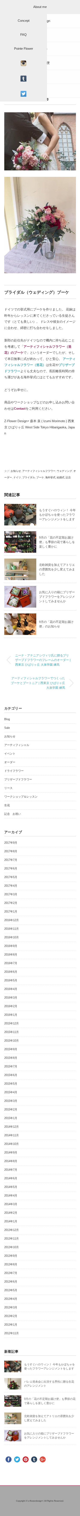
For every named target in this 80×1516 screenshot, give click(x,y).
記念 (68, 477)
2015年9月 (10, 1049)
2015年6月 (10, 1075)
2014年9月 (10, 1152)
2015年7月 (10, 1066)
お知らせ (16, 470)
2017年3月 (10, 894)
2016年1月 (10, 1014)
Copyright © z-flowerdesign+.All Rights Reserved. (40, 1501)
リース (8, 788)
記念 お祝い (12, 813)
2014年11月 (11, 1135)
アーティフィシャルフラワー (38, 470)
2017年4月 (10, 885)
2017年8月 (10, 851)
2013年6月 (10, 1281)
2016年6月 (10, 971)
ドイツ (17, 477)
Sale (7, 727)
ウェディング (64, 470)
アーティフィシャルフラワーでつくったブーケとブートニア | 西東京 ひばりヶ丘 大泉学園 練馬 (38, 682)
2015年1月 (10, 1118)
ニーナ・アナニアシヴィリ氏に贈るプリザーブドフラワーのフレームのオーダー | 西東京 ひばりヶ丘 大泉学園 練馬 (43, 660)
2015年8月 (10, 1057)
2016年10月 (11, 937)
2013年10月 (11, 1247)
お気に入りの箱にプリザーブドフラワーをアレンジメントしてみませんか (57, 596)
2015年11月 (11, 1032)
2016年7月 (10, 963)
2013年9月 (10, 1255)
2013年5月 (10, 1290)
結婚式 (60, 477)
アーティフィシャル (16, 745)
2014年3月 (10, 1204)
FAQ (23, 34)
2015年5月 (10, 1083)
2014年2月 (10, 1212)
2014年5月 (10, 1187)
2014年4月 (10, 1195)
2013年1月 (10, 1324)
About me (40, 7)
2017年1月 (10, 911)
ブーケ (40, 477)
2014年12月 (11, 1126)
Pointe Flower (23, 48)
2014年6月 (10, 1178)
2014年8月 (10, 1161)
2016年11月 (11, 928)
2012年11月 (11, 1333)
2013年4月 (10, 1298)
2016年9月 (10, 946)
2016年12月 (11, 920)
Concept (23, 20)
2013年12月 (11, 1230)
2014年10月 (11, 1143)
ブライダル (28, 477)
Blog (7, 719)
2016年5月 (10, 980)
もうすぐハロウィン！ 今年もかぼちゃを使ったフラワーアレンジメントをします (57, 514)
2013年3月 (10, 1307)
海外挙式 (50, 477)
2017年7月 (10, 859)
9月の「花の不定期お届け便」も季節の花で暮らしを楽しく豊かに (57, 542)
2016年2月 (10, 1006)
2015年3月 (10, 1100)
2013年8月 (10, 1264)
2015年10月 (11, 1040)
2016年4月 (10, 989)
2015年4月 (10, 1092)
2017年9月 (10, 842)
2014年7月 (10, 1169)
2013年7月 (10, 1273)
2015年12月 (11, 1023)
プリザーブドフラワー (18, 779)
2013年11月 (11, 1238)
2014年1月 (10, 1221)
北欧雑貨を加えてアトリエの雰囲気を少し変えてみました (57, 569)
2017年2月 (10, 903)
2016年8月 (10, 954)
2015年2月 (10, 1109)
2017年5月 (10, 877)
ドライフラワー (14, 770)
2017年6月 (10, 868)
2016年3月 (10, 997)
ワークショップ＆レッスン (21, 796)
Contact (20, 408)
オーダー (9, 762)
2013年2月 (10, 1316)
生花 (7, 805)
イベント (9, 753)
